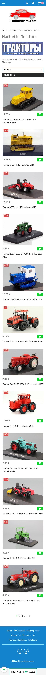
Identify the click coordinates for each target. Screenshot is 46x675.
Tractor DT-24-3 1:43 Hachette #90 (19, 558)
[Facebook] (19, 651)
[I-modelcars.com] (23, 15)
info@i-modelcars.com (24, 661)
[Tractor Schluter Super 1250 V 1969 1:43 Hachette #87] (23, 578)
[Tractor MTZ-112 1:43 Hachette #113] (23, 185)
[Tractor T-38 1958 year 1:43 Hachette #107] (23, 277)
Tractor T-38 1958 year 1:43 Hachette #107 (22, 299)
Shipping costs (32, 630)
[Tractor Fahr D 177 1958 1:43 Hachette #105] (23, 362)
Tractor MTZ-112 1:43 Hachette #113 (19, 207)
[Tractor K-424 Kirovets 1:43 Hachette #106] (23, 319)
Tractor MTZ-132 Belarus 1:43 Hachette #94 (23, 513)
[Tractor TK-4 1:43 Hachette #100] (23, 404)
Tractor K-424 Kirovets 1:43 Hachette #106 (22, 341)
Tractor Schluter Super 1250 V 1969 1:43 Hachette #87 (21, 602)
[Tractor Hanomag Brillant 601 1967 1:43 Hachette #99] (23, 446)
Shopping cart (29, 635)
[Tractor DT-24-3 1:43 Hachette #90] (23, 534)
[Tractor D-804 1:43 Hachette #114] (23, 142)
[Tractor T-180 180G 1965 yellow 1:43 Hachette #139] (23, 97)
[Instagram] (26, 651)
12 (28, 616)
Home (9, 630)
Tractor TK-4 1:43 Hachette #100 (18, 426)
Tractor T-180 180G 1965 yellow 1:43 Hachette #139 (19, 121)
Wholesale (32, 640)
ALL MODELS (14, 30)
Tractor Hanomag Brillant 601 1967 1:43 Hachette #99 (20, 470)
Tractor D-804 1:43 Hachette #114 (18, 164)
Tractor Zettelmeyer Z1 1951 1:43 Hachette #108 (22, 255)
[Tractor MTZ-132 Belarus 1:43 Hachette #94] (23, 491)
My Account (19, 630)
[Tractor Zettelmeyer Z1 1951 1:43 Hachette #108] (23, 229)
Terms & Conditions (18, 640)
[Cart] (41, 3)
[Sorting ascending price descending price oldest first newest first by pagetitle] (23, 70)
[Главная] (4, 30)
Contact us (16, 635)
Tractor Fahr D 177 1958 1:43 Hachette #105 (23, 384)
